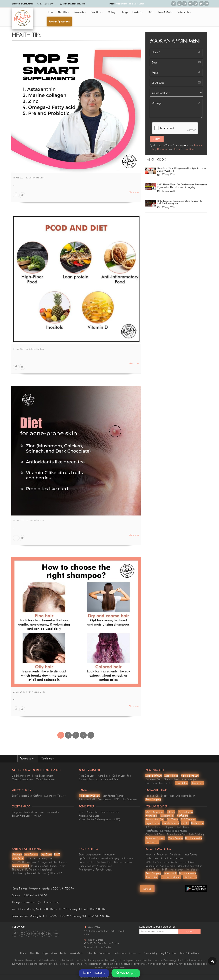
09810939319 (96, 973)
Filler (62, 865)
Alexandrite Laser (185, 795)
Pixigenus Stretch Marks (24, 812)
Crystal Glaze (152, 823)
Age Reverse (31, 854)
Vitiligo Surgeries (23, 790)
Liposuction (109, 854)
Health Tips (137, 12)
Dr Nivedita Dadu (36, 177)
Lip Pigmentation (193, 838)
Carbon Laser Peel (121, 775)
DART (57, 854)
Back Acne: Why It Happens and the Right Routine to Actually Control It (181, 169)
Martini (185, 823)
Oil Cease (172, 819)
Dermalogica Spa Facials (173, 830)
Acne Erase (104, 775)
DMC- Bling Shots (154, 812)
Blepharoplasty (104, 862)
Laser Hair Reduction (156, 854)
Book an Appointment (59, 21)
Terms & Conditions (184, 149)
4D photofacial (153, 827)
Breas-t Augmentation (90, 854)
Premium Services (156, 806)
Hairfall (83, 790)
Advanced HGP (87, 799)
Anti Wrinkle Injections (24, 862)
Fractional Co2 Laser (89, 815)
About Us (62, 12)
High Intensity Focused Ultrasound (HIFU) (33, 873)
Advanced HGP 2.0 (89, 795)
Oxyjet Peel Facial (155, 834)
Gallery (111, 12)
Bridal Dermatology (158, 849)
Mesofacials (192, 869)
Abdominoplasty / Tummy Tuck (95, 865)
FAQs (150, 12)
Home (50, 12)
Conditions (96, 12)
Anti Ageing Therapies (26, 849)
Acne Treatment (89, 770)
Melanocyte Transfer (54, 795)
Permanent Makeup (155, 838)
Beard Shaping (153, 799)
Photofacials (151, 830)
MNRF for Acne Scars (157, 862)
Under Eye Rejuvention (190, 865)
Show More (134, 192)
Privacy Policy (150, 953)
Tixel (41, 812)
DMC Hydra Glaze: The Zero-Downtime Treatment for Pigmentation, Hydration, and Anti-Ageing (182, 186)
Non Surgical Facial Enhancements (36, 770)
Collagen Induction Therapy (52, 862)
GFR (59, 873)
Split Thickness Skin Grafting (27, 795)
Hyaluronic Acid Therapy (44, 865)
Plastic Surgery (88, 849)
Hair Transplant (129, 799)
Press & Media (165, 12)
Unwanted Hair (155, 790)
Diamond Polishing (88, 779)
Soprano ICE (152, 795)
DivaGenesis (197, 783)
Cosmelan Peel (153, 779)
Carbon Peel (151, 858)
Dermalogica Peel (176, 834)
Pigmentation (154, 770)
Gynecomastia (86, 862)
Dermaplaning (185, 812)
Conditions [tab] (47, 758)
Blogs (125, 12)
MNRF (37, 815)
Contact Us (134, 953)
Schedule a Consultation (99, 953)
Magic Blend (171, 775)
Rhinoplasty (127, 858)
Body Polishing (196, 834)
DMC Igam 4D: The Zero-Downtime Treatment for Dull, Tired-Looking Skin (180, 202)
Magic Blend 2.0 (190, 775)
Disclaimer (162, 149)
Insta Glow (151, 783)
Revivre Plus (197, 823)
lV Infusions (182, 815)
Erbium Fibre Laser (21, 815)
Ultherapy (17, 854)
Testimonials (183, 12)
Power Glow (181, 783)
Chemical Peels (172, 779)
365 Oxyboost (188, 819)
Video (54, 953)
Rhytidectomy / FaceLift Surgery (95, 869)
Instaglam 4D (167, 815)
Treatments (79, 12)
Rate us (147, 888)
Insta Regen (18, 858)
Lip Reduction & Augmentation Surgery (99, 858)
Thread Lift (17, 869)
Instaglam (168, 827)
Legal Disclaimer (168, 953)
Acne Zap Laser (87, 775)
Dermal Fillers (152, 869)
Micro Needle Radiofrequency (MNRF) (99, 819)
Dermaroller (53, 812)
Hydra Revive (183, 827)
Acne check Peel (109, 779)
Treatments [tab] (26, 758)
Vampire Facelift (20, 865)
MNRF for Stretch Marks (184, 862)
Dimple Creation (123, 862)
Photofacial (175, 854)
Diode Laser (167, 795)
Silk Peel (171, 812)
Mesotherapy (189, 779)
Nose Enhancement (42, 775)
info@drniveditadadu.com (74, 3)
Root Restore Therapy (113, 795)
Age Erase (46, 854)
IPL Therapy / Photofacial (38, 869)
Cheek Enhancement (22, 779)
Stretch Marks (21, 806)
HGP (116, 799)
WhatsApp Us (128, 973)
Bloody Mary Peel (154, 819)
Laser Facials (170, 873)
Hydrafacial (151, 815)
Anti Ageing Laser (43, 858)
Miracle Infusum (153, 775)
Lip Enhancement (21, 775)
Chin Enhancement (45, 779)
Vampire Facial (168, 865)
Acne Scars (86, 806)
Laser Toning (165, 783)
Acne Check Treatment (172, 858)
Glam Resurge (175, 838)
